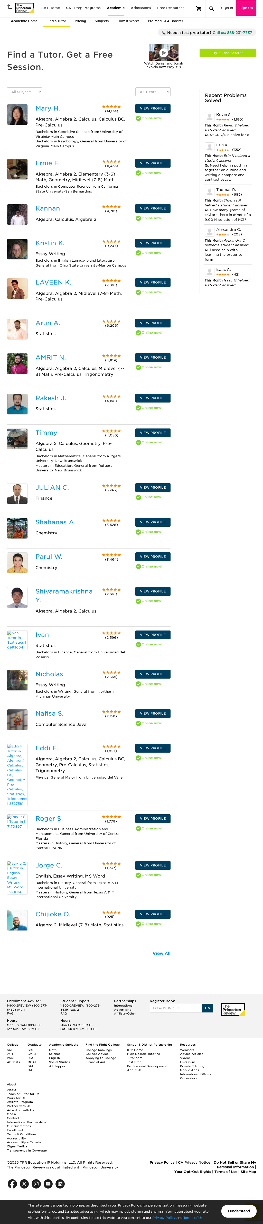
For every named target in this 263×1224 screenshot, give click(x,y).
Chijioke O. (52, 914)
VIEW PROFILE (153, 108)
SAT (10, 1050)
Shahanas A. (55, 522)
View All (162, 953)
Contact (13, 1118)
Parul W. (48, 556)
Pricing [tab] (80, 21)
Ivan (42, 634)
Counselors (188, 1078)
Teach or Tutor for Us (23, 1094)
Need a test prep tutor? (209, 33)
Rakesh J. (50, 398)
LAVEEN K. (53, 282)
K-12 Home (135, 1050)
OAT (30, 1070)
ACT (10, 1054)
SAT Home (50, 8)
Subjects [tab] (102, 21)
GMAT (31, 1054)
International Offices (195, 1074)
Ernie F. (47, 163)
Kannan (47, 208)
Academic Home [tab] (24, 21)
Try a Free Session (227, 53)
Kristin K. (49, 243)
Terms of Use (193, 1218)
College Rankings (99, 1050)
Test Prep (134, 1062)
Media (11, 1114)
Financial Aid (95, 1062)
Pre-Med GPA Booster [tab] (165, 21)
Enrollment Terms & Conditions (21, 1132)
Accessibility (16, 1138)
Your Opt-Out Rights (192, 1172)
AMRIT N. (50, 357)
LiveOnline (188, 1062)
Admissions (141, 8)
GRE (30, 1050)
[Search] (211, 8)
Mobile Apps (189, 1070)
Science (55, 1054)
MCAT (31, 1062)
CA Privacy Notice (194, 1162)
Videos (185, 1058)
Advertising (123, 1009)
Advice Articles (191, 1054)
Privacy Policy (163, 1218)
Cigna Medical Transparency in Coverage (27, 1148)
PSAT (11, 1058)
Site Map (248, 1172)
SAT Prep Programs (83, 8)
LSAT (31, 1058)
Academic (116, 8)
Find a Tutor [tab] (56, 21)
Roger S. (49, 818)
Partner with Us (19, 1106)
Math (53, 1050)
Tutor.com (134, 1058)
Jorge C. (48, 865)
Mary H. (47, 108)
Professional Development (147, 1066)
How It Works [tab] (128, 21)
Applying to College (101, 1058)
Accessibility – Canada (24, 1142)
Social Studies (59, 1062)
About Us (134, 1070)
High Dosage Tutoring (143, 1054)
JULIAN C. (52, 487)
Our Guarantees (19, 1126)
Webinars (187, 1050)
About (11, 1090)
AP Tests (13, 1062)
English (54, 1058)
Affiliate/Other (125, 1013)
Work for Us (16, 1098)
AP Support (58, 1066)
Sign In (227, 8)
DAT (30, 1066)
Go (207, 1008)
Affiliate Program (20, 1102)
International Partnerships (26, 1122)
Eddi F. (46, 748)
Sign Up (246, 8)
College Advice (97, 1054)
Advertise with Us (20, 1110)
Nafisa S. (49, 713)
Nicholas (49, 674)
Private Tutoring (192, 1066)
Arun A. (47, 323)
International (123, 1005)
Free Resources (170, 8)
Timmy (46, 432)
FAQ (10, 1013)
